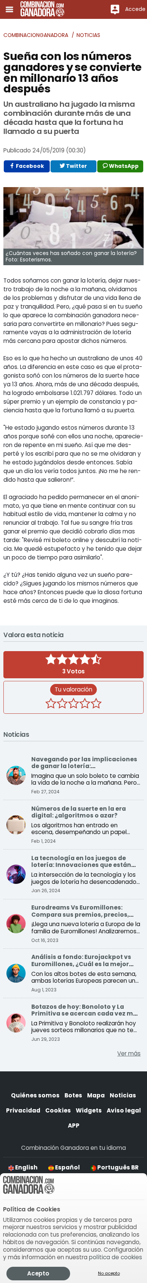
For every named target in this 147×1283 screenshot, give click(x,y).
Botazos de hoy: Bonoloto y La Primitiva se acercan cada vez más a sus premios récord (86, 1014)
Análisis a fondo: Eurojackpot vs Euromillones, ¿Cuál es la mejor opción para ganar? (81, 964)
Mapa (96, 1095)
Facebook (29, 166)
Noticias (88, 35)
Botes (73, 1095)
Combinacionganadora (35, 35)
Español (67, 1167)
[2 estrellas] (62, 704)
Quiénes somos (35, 1095)
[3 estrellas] (73, 704)
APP (74, 1125)
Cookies (58, 1110)
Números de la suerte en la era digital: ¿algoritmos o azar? (78, 812)
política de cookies (115, 1257)
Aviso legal (124, 1110)
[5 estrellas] (96, 704)
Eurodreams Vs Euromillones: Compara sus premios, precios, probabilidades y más (80, 914)
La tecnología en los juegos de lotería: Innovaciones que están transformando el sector (81, 865)
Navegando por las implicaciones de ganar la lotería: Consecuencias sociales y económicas (84, 769)
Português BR (117, 1167)
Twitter (76, 166)
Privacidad (23, 1110)
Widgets (89, 1110)
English (26, 1167)
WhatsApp (123, 166)
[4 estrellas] (84, 704)
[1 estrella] (51, 704)
